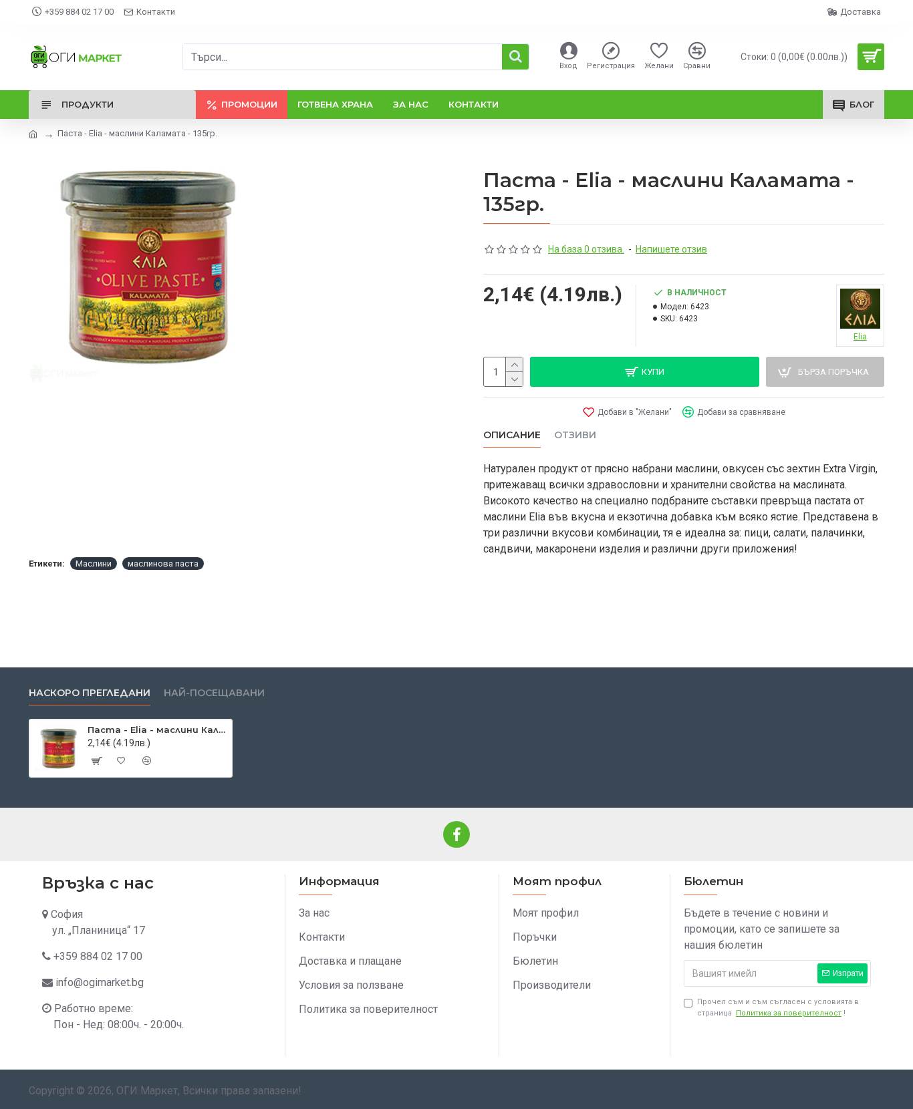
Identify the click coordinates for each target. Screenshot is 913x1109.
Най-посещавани (214, 693)
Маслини (94, 564)
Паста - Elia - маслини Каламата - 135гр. (157, 729)
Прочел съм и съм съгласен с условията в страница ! (778, 1007)
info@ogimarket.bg (99, 982)
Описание (512, 435)
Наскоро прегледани (89, 693)
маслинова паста (163, 564)
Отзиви (575, 435)
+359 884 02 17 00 (97, 956)
